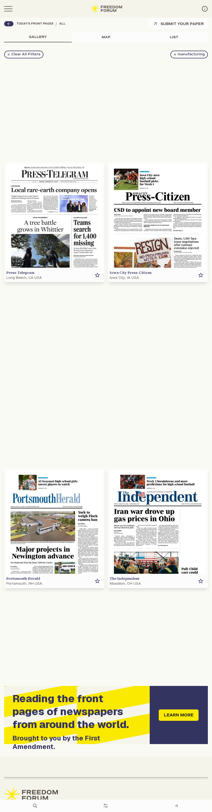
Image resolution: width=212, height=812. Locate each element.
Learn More (178, 715)
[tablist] (106, 37)
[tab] (38, 37)
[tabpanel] (106, 411)
